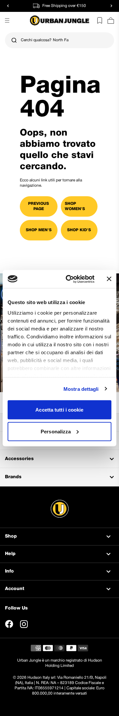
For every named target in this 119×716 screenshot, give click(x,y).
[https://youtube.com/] (38, 624)
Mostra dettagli (81, 388)
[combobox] (59, 40)
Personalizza (56, 431)
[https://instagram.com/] (24, 624)
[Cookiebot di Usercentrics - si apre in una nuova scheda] (70, 279)
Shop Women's (75, 206)
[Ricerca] (14, 40)
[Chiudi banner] (109, 279)
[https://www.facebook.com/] (9, 624)
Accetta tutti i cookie (59, 410)
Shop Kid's (79, 230)
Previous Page (38, 206)
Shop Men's (39, 230)
